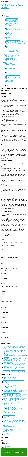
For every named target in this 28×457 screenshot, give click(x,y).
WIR (4, 45)
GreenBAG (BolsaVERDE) (12, 20)
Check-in (3, 281)
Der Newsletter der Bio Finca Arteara (11, 393)
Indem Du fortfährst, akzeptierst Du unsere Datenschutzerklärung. (10, 445)
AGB (7, 73)
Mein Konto (6, 416)
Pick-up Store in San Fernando (13, 29)
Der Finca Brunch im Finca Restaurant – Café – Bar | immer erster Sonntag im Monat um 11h (15, 391)
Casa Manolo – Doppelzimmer (13, 40)
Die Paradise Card (10, 66)
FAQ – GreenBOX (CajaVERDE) (14, 408)
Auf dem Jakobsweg (11, 42)
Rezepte (8, 76)
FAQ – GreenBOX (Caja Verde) (16, 27)
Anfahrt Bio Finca (10, 69)
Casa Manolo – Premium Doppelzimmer (15, 41)
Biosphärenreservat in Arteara (13, 75)
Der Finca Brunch (10, 58)
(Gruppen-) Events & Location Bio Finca (15, 60)
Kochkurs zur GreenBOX (12, 23)
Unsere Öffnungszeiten (11, 63)
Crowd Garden (9, 49)
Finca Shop (8, 28)
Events (5, 54)
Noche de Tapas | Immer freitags (13, 55)
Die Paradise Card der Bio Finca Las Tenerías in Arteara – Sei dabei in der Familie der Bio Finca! (14, 368)
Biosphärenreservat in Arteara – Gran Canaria (13, 380)
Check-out (3, 283)
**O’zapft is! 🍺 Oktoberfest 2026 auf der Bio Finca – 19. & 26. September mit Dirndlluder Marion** (14, 347)
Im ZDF (8, 46)
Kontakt (8, 71)
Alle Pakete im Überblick (12, 18)
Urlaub (5, 31)
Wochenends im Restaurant (12, 56)
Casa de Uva (9, 38)
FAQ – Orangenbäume (11, 78)
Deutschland (5, 443)
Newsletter (8, 72)
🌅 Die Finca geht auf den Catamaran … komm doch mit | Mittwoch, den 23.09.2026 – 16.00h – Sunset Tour (14, 365)
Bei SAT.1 (8, 47)
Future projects (9, 81)
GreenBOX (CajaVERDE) (12, 19)
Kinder (2, 291)
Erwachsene (3, 288)
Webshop (8, 16)
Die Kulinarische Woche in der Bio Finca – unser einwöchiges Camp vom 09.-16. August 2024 (14, 395)
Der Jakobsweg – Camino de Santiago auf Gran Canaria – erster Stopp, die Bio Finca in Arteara (14, 370)
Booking (5, 381)
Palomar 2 (8, 36)
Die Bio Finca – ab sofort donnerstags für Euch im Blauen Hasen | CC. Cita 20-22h (14, 359)
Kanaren (4, 442)
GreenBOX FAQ (10, 24)
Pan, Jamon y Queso (8, 418)
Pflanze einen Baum (14, 50)
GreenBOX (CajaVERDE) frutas (13, 21)
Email (2, 440)
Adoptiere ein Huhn (14, 51)
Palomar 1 (8, 34)
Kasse (4, 413)
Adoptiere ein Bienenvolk (15, 53)
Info (4, 67)
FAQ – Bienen (9, 80)
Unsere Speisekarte (10, 64)
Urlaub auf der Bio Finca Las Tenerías (12, 429)
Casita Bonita (9, 33)
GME (26, 452)
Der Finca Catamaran (11, 59)
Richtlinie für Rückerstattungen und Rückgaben (14, 420)
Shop (4, 15)
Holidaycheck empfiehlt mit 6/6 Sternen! (15, 43)
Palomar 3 (8, 37)
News (4, 14)
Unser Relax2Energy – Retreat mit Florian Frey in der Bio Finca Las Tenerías (14, 422)
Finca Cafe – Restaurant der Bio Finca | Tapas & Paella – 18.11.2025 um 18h (14, 400)
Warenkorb (5, 431)
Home (4, 12)
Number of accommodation (7, 286)
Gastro (4, 62)
